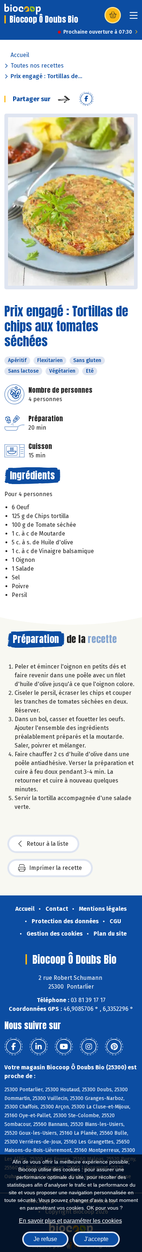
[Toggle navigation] (134, 17)
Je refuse (45, 1239)
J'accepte (96, 1239)
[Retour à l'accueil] (22, 9)
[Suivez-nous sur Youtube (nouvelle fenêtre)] (64, 1047)
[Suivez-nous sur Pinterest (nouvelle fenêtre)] (114, 1047)
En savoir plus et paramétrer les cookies (70, 1221)
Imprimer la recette (55, 867)
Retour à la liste (47, 843)
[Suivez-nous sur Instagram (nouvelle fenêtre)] (89, 1047)
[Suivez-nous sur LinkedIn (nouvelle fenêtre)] (38, 1047)
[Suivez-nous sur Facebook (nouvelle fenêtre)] (13, 1047)
